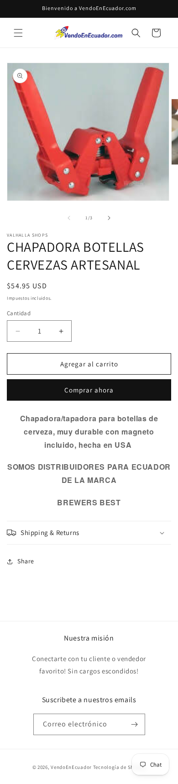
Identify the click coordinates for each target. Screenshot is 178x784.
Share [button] (25, 561)
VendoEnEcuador (71, 767)
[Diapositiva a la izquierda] (69, 218)
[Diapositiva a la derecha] (109, 218)
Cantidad (19, 313)
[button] (18, 33)
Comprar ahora (89, 390)
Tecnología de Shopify (119, 767)
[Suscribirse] (135, 724)
